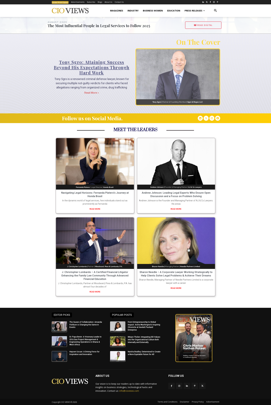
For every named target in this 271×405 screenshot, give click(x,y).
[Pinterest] (217, 2)
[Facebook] (210, 2)
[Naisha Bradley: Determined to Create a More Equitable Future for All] (117, 356)
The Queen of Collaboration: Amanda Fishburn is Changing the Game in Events (85, 324)
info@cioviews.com (129, 390)
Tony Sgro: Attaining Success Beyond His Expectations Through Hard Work (91, 67)
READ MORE (95, 209)
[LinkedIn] (203, 2)
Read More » (91, 92)
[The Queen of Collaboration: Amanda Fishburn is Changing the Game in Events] (59, 326)
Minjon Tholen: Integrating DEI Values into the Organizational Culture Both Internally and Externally (144, 339)
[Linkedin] (200, 118)
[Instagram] (214, 2)
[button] (215, 10)
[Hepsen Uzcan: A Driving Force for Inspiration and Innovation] (59, 356)
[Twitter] (207, 2)
